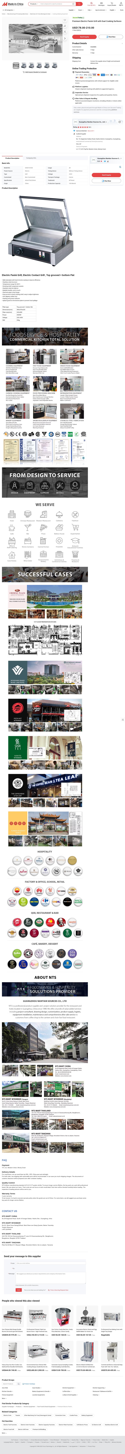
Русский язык (45, 1442)
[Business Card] (120, 167)
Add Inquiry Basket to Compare (36, 72)
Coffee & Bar (66, 1391)
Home (3, 14)
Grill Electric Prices (82, 1425)
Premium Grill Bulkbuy (39, 1429)
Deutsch (59, 1442)
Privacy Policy (91, 1446)
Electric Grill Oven (23, 1429)
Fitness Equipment (7, 1395)
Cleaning (95, 1395)
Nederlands (66, 1442)
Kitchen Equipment (68, 1388)
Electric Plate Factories (66, 1425)
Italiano (53, 1442)
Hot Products (14, 1440)
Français (37, 1442)
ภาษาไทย (94, 1442)
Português (30, 1442)
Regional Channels (86, 1440)
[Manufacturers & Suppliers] (12, 4)
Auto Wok (5, 1388)
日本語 (84, 1442)
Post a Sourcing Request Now (58, 1290)
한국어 (78, 1442)
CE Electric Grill (96, 1425)
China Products (24, 1440)
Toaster (17, 1415)
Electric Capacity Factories (47, 1425)
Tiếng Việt (107, 1442)
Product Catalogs (29, 1384)
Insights (112, 1440)
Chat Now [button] (112, 37)
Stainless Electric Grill (111, 1425)
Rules (121, 10)
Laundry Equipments (38, 1395)
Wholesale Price (65, 1440)
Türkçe (100, 1442)
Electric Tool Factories (10, 1425)
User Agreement (73, 1446)
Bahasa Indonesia (116, 1442)
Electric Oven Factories (28, 1425)
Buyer (80, 10)
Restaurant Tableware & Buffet (102, 1391)
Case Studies (36, 1388)
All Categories (9, 10)
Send (18, 1290)
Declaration (83, 1446)
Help (89, 10)
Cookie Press (73, 1415)
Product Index (96, 1440)
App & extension (100, 10)
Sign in (121, 5)
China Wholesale (54, 1440)
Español (23, 1442)
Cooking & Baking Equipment (60, 14)
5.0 (98, 161)
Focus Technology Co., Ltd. (50, 1446)
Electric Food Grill (9, 1429)
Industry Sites (75, 1440)
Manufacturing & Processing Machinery (17, 14)
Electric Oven (7, 1415)
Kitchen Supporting (98, 1388)
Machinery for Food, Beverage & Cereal (40, 14)
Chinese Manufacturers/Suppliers (39, 1440)
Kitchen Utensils (7, 1391)
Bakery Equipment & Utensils (41, 1391)
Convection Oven (60, 1415)
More (3, 1433)
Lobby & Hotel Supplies (69, 1395)
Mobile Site (105, 1440)
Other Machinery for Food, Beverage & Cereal (37, 1415)
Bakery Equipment (87, 1415)
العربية (73, 1442)
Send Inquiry (84, 37)
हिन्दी (89, 1442)
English (17, 1442)
